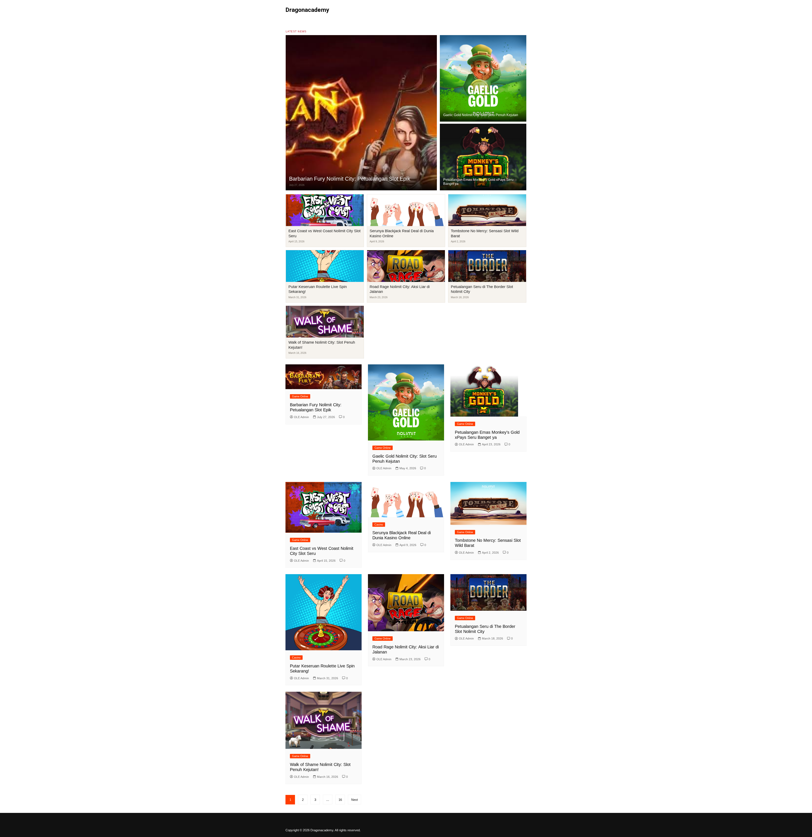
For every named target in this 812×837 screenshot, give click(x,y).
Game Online (300, 396)
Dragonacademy (307, 9)
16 (340, 799)
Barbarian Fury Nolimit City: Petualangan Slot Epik (349, 179)
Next (354, 799)
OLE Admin (301, 417)
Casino (378, 524)
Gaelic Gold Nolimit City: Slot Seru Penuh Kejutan (480, 115)
